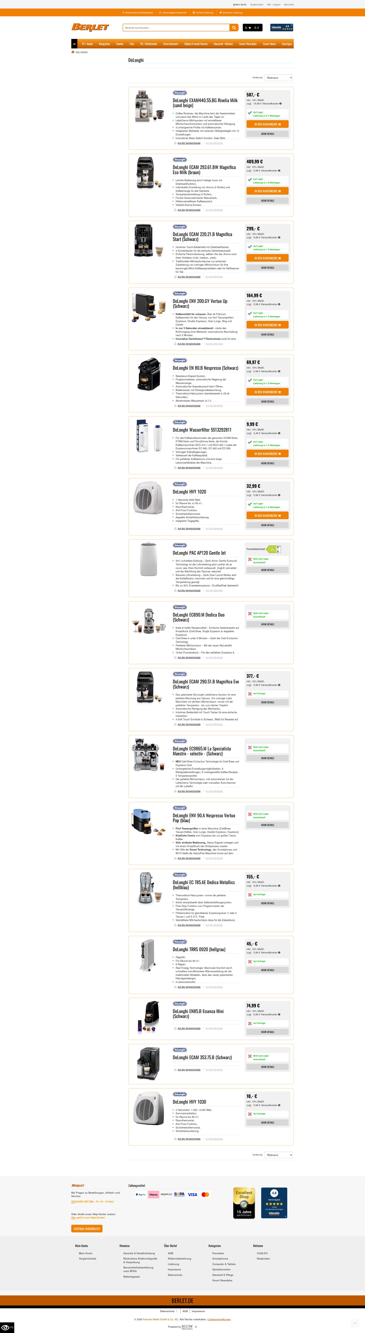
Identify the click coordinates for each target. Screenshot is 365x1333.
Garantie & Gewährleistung (139, 1253)
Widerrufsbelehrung (179, 1258)
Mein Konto (85, 1253)
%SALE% (262, 1253)
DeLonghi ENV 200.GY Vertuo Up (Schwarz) (200, 303)
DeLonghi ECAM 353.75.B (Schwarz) (202, 1057)
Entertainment (170, 44)
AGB (170, 1253)
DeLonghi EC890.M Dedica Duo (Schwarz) (199, 617)
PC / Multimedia (148, 44)
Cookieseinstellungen (219, 1319)
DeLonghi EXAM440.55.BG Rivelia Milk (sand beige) (205, 102)
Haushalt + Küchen (223, 44)
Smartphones (220, 1258)
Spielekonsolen (221, 1269)
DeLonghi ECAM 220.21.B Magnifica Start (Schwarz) (202, 236)
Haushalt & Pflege (222, 1275)
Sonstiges (287, 44)
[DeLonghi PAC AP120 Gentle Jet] (275, 549)
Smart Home (269, 44)
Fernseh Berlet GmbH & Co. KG (160, 1319)
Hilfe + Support (273, 4)
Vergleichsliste (256, 4)
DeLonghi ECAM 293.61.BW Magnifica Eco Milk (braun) (204, 169)
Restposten (263, 1258)
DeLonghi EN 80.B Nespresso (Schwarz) (205, 367)
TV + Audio (87, 44)
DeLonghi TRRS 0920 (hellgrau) (199, 949)
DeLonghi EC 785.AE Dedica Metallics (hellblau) (204, 884)
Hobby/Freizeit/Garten (196, 44)
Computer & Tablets (224, 1264)
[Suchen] (234, 27)
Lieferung (173, 1264)
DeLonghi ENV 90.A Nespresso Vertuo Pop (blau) (204, 818)
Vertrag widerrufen (87, 1228)
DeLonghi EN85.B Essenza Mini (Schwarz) (198, 1013)
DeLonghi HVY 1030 (189, 1101)
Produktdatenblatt (256, 548)
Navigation (104, 44)
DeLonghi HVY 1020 (189, 491)
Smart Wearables (248, 44)
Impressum (174, 1269)
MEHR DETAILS (267, 134)
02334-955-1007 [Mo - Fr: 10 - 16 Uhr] (92, 1201)
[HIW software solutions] (187, 1326)
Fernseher (218, 1253)
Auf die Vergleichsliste (189, 143)
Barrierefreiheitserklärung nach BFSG (138, 1269)
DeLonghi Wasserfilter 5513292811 (202, 429)
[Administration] (196, 1326)
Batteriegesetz (131, 1276)
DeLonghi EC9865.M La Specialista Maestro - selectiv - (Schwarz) (202, 751)
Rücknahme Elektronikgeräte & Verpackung (140, 1260)
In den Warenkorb (266, 124)
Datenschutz (175, 1275)
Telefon (119, 44)
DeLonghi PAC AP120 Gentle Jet (199, 552)
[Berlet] (97, 27)
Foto (132, 44)
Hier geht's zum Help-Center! (88, 1217)
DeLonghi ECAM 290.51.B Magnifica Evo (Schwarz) (206, 684)
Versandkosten (270, 103)
